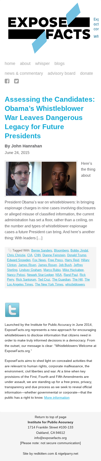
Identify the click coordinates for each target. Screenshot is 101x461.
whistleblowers (75, 284)
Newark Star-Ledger (40, 275)
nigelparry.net (68, 453)
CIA (29, 255)
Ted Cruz (44, 279)
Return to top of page (50, 417)
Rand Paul (71, 275)
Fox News (39, 260)
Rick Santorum (26, 279)
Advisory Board (61, 73)
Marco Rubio (52, 270)
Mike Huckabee (73, 270)
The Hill (77, 279)
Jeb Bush (65, 265)
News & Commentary (24, 73)
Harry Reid (72, 260)
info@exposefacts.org (50, 438)
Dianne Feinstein (54, 255)
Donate (85, 74)
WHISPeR (42, 63)
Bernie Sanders (41, 250)
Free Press (55, 260)
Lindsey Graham (30, 270)
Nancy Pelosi (16, 275)
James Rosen (47, 265)
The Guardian (61, 279)
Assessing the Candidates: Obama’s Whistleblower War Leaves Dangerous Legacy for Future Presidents (50, 117)
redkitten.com (44, 453)
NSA (58, 275)
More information (57, 397)
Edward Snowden (19, 260)
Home (10, 63)
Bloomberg (61, 250)
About (25, 63)
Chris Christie (16, 255)
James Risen (27, 265)
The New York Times (49, 284)
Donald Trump (76, 255)
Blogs (58, 64)
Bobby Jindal (79, 250)
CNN (37, 255)
